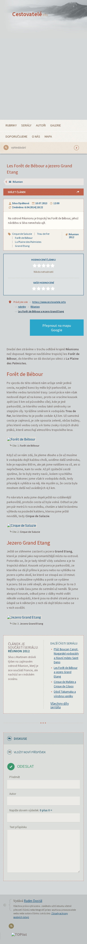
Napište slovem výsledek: (30, 810)
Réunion (18, 181)
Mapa (48, 136)
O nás (36, 136)
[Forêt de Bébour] (21, 438)
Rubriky (11, 125)
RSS (11, 926)
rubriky (22, 306)
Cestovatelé (30, 14)
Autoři (41, 125)
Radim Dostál (33, 901)
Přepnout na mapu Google (56, 327)
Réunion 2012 (74, 236)
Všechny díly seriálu (59, 705)
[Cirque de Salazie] (22, 525)
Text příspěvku (18, 827)
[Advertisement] (43, 73)
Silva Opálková (20, 203)
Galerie (55, 125)
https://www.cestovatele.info (49, 302)
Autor (12, 793)
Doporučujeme (16, 136)
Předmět (14, 777)
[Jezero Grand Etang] (24, 616)
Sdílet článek (17, 192)
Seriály (26, 125)
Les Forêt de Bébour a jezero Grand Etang (41, 311)
